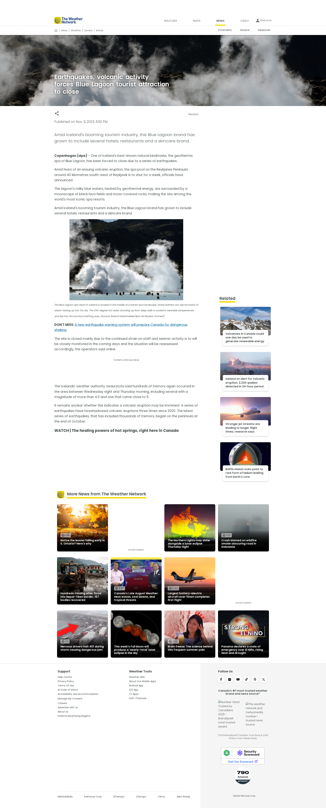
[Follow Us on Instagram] (229, 679)
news (64, 30)
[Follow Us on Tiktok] (246, 679)
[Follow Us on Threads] (255, 679)
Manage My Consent (70, 698)
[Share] (56, 113)
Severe (88, 30)
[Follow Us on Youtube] (238, 679)
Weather (76, 30)
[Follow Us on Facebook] (221, 679)
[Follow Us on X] (263, 679)
